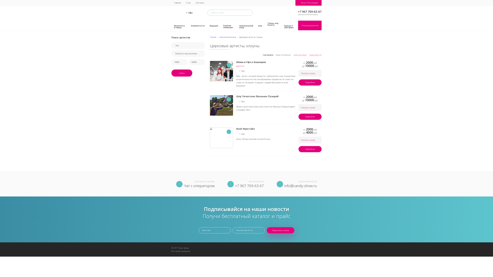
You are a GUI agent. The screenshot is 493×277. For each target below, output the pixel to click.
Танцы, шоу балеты (273, 24)
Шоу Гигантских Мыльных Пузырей (257, 96)
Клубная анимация (228, 26)
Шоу (260, 25)
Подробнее (310, 82)
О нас (188, 3)
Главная (177, 3)
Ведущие (214, 25)
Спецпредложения (309, 25)
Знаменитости (198, 25)
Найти (182, 73)
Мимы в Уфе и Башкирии (251, 62)
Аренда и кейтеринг (289, 26)
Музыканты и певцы (179, 26)
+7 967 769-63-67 (310, 11)
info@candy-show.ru (300, 185)
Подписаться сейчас (280, 230)
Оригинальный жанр (246, 26)
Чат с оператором (199, 185)
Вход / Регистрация (309, 3)
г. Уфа (189, 12)
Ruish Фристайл (245, 128)
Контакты (200, 3)
